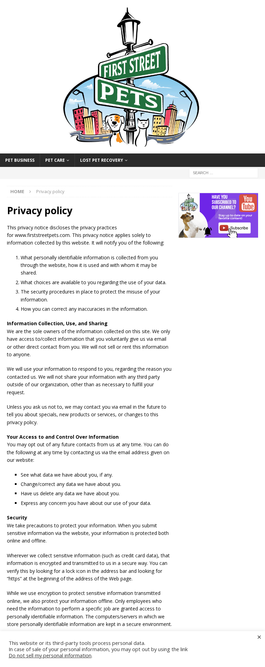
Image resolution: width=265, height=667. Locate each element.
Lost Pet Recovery (101, 160)
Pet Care (55, 160)
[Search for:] (223, 172)
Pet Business (20, 160)
